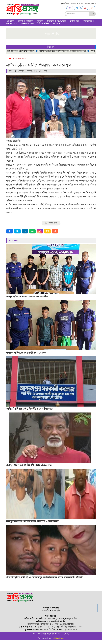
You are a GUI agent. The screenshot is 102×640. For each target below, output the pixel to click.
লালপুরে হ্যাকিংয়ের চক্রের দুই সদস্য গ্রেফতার (26, 353)
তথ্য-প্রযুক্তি (61, 21)
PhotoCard (52, 222)
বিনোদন (40, 21)
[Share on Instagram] (40, 231)
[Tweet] (17, 231)
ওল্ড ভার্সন (10, 21)
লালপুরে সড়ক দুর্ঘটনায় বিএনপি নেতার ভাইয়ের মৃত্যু (29, 465)
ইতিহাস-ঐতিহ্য (43, 23)
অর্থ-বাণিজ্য (74, 21)
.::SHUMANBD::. (58, 638)
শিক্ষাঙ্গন (50, 21)
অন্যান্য (56, 23)
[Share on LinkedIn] (25, 231)
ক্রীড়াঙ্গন (29, 21)
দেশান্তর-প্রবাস (11, 23)
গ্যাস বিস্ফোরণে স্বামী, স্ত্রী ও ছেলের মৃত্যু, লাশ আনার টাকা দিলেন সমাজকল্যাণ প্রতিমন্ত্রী (44, 577)
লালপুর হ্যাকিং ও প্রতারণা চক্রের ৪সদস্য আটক (27, 297)
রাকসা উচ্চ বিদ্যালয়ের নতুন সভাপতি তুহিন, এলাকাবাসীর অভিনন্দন (50, 51)
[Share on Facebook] (9, 231)
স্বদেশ (20, 21)
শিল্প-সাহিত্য (87, 21)
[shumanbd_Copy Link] (47, 231)
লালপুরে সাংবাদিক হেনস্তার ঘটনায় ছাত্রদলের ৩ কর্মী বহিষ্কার (32, 521)
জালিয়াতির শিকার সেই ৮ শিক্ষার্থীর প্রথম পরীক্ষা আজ (29, 409)
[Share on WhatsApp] (32, 231)
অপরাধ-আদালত (27, 23)
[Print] (55, 231)
